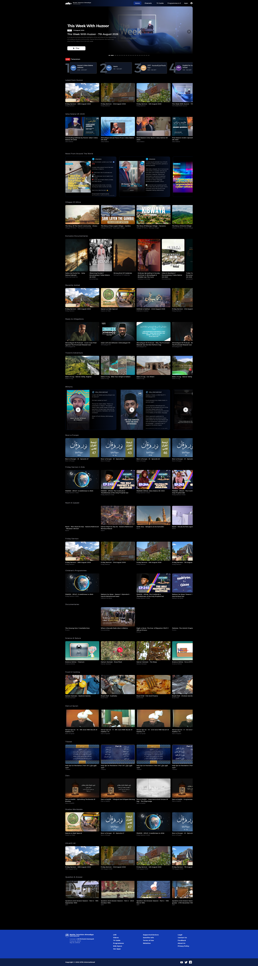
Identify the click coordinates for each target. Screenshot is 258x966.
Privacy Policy (183, 946)
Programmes (118, 943)
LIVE (115, 935)
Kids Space (117, 946)
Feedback (182, 940)
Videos (116, 938)
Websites (147, 943)
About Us (181, 943)
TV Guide (116, 940)
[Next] (189, 32)
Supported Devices (151, 935)
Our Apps (117, 949)
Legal (180, 935)
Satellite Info (148, 938)
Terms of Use (148, 940)
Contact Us (182, 938)
